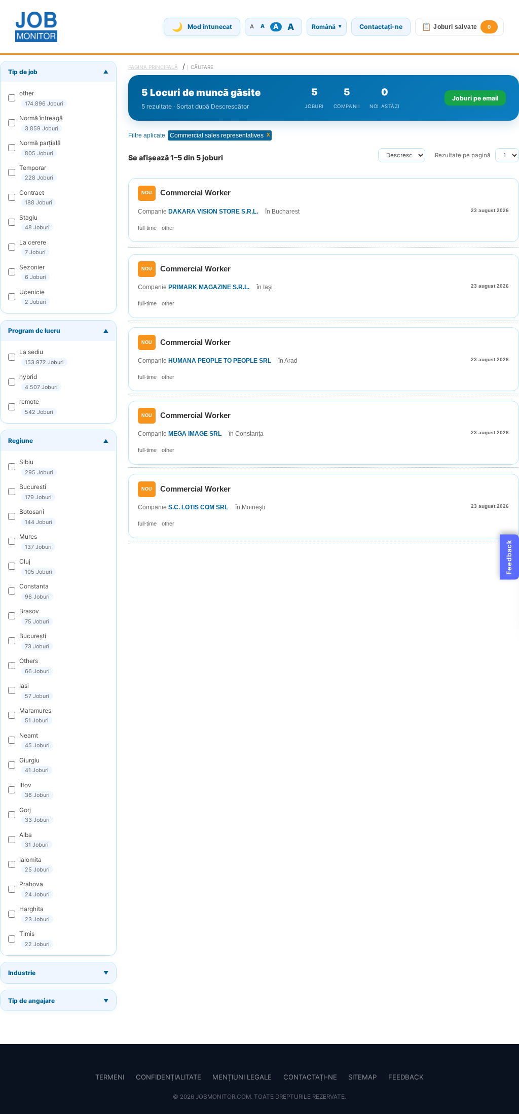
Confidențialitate (168, 1077)
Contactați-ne (380, 26)
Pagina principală (153, 67)
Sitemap (362, 1077)
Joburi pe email (475, 98)
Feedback (406, 1077)
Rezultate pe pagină (463, 155)
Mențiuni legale (242, 1077)
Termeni (109, 1077)
